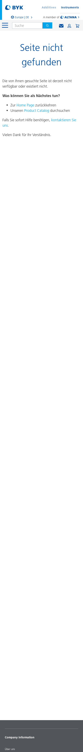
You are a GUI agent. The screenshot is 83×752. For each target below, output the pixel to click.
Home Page (25, 105)
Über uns (10, 749)
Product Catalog (36, 110)
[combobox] (25, 25)
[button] (69, 25)
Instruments (70, 7)
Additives (49, 7)
